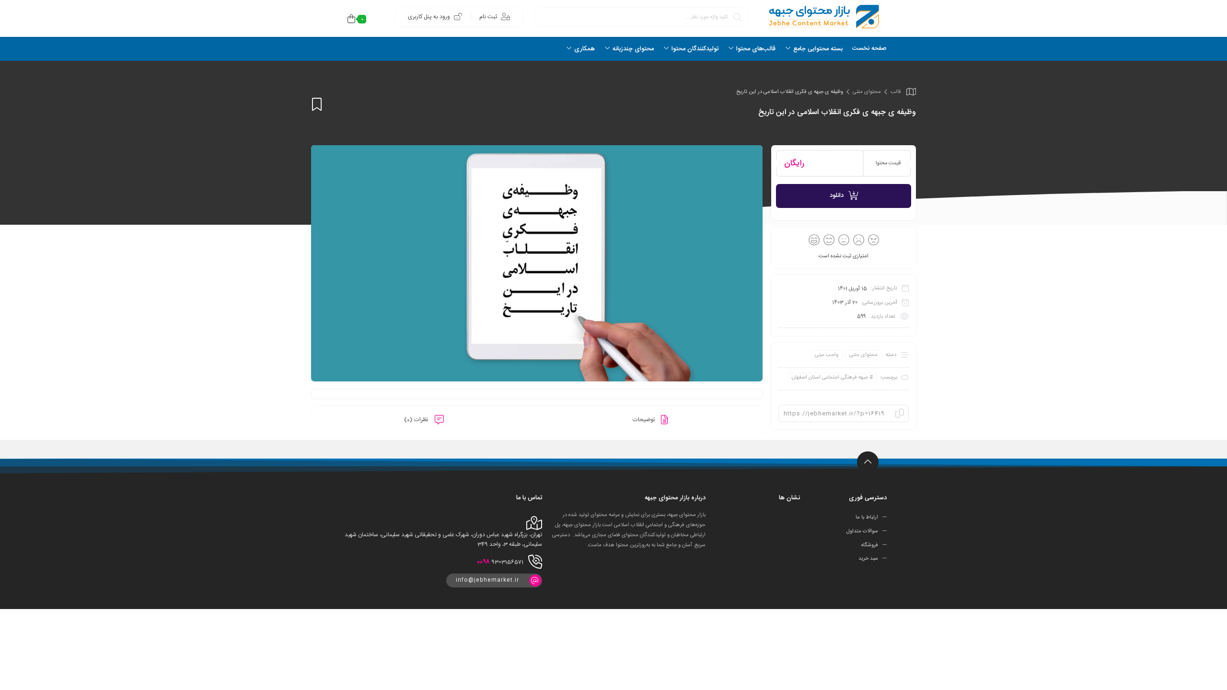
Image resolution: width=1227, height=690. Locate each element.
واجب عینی (826, 355)
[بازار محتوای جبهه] (822, 16)
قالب (896, 92)
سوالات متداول (862, 531)
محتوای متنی (867, 92)
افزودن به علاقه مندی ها (317, 104)
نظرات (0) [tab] (417, 420)
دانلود (837, 195)
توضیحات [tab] (644, 420)
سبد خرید (868, 558)
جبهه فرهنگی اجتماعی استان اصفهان (830, 377)
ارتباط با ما (867, 517)
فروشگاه (869, 544)
